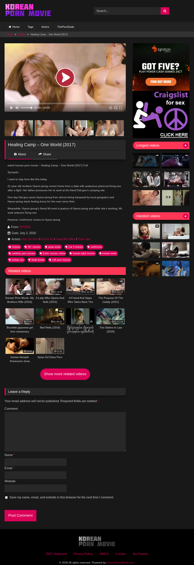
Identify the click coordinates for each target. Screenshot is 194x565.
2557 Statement (56, 554)
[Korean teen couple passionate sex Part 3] (175, 250)
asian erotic (54, 246)
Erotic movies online (54, 253)
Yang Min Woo (65, 239)
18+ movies (34, 246)
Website (10, 481)
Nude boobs (38, 259)
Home (16, 26)
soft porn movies (61, 259)
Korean (22, 34)
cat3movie (96, 246)
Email (9, 468)
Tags (30, 26)
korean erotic (109, 253)
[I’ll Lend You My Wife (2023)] (175, 268)
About (21, 154)
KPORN (25, 227)
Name (10, 455)
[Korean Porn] (43, 11)
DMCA (104, 554)
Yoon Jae (84, 239)
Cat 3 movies (75, 246)
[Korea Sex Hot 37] (146, 198)
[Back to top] (182, 553)
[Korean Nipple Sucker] (146, 250)
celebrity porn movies (23, 253)
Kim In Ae (47, 239)
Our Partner (140, 554)
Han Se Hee (30, 239)
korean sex (18, 259)
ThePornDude (65, 26)
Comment (11, 408)
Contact (121, 554)
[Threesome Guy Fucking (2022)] (175, 231)
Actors (45, 26)
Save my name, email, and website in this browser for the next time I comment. (61, 497)
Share (46, 154)
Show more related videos (65, 374)
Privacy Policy (83, 554)
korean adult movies (84, 253)
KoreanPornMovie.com (120, 562)
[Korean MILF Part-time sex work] (175, 198)
